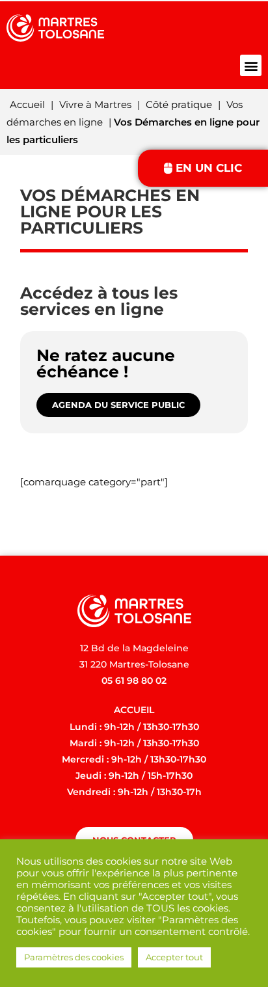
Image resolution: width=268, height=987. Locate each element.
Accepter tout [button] (174, 957)
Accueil (27, 104)
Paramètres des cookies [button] (74, 957)
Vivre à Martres (95, 104)
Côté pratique (179, 104)
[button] (250, 65)
